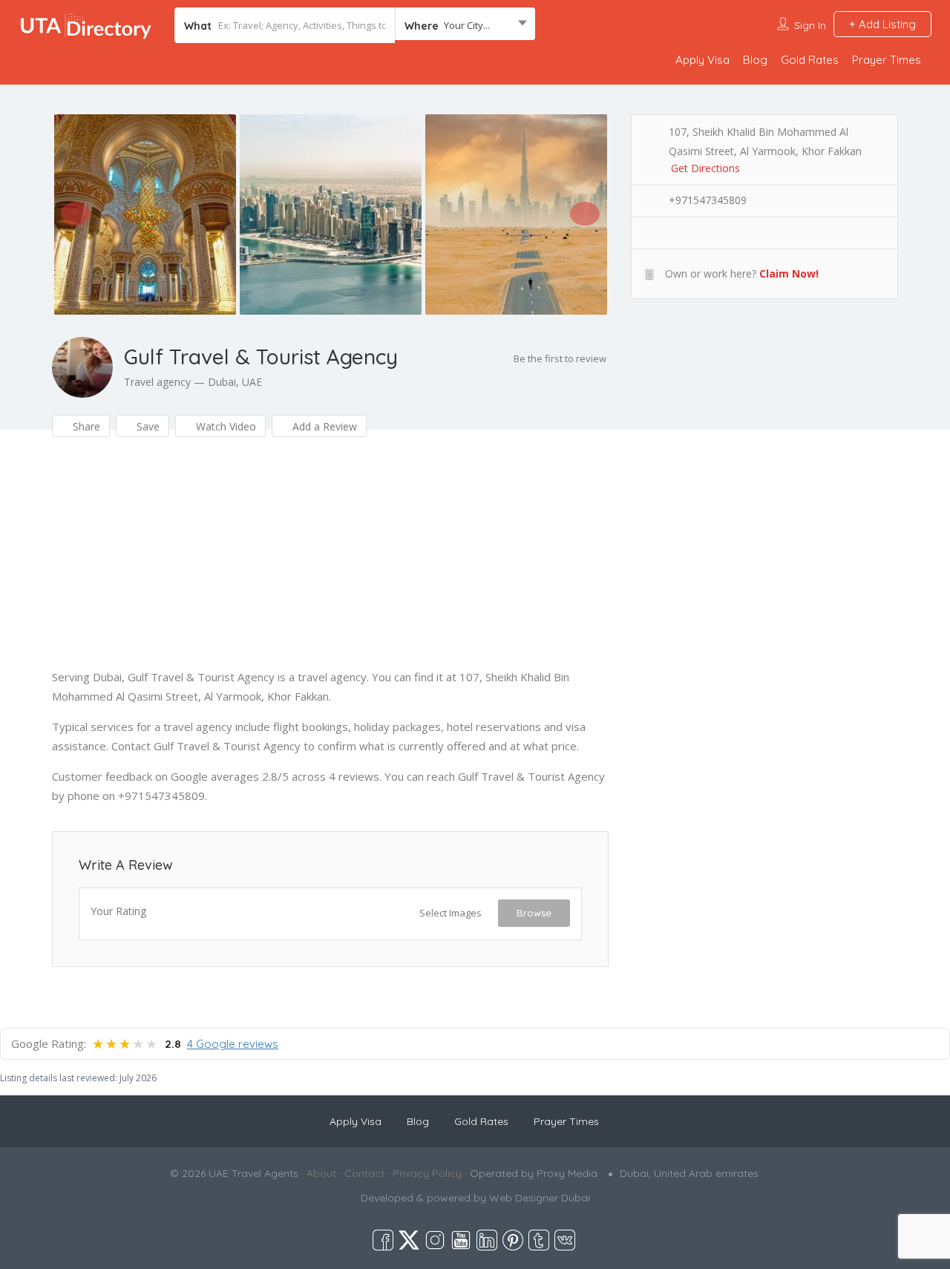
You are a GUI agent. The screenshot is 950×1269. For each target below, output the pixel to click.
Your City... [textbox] (467, 25)
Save (147, 426)
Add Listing (886, 24)
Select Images (450, 912)
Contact (364, 1173)
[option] (145, 214)
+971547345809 (708, 200)
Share (85, 426)
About (321, 1173)
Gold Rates (810, 60)
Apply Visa (702, 60)
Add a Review (323, 426)
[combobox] (465, 25)
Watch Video (224, 426)
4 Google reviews (232, 1044)
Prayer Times (886, 60)
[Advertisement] (330, 563)
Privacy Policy (427, 1173)
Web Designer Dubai (539, 1197)
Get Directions (705, 168)
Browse (534, 913)
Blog (755, 60)
